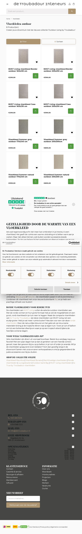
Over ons (46, 469)
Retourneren (12, 477)
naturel (31, 297)
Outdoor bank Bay (41, 363)
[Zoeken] (72, 11)
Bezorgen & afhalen (14, 475)
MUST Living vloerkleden (61, 363)
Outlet (45, 488)
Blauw (18, 297)
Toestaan (66, 289)
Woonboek (47, 472)
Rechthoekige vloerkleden (55, 360)
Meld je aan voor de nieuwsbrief (23, 505)
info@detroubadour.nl (20, 431)
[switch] (31, 274)
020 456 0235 (16, 418)
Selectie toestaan (40, 289)
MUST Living (29, 310)
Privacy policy (45, 527)
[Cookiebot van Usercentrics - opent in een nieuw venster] (70, 243)
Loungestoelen (24, 363)
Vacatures (46, 486)
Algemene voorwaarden (59, 527)
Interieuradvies (48, 475)
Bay (56, 299)
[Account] (70, 3)
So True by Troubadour (20, 318)
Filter (24, 42)
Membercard (12, 480)
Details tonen (70, 282)
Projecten (46, 477)
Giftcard (9, 483)
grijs (23, 297)
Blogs (44, 480)
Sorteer (59, 42)
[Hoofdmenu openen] (7, 4)
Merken (45, 483)
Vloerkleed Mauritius (15, 360)
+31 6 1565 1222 (16, 424)
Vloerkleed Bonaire (34, 360)
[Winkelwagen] (74, 3)
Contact (9, 469)
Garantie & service (13, 472)
